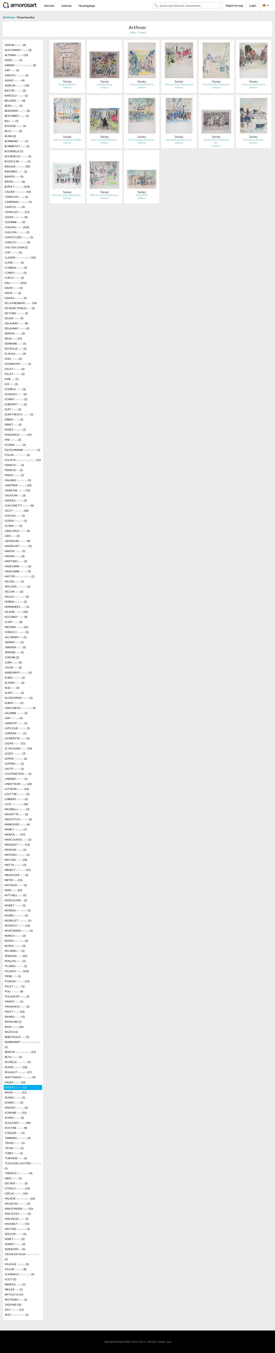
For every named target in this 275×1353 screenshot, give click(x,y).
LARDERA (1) (15, 733)
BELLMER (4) (15, 100)
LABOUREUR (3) (20, 707)
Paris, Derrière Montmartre (216, 84)
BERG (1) (13, 105)
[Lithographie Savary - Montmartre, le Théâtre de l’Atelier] (216, 116)
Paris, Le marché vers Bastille (67, 139)
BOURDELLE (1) (14, 151)
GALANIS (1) (18, 480)
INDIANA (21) (16, 627)
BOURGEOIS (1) (18, 156)
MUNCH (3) (15, 935)
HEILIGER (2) (17, 586)
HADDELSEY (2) (18, 546)
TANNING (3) (17, 1137)
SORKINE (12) (16, 1112)
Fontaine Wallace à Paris (141, 84)
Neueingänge (86, 5)
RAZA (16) (14, 1026)
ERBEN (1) (14, 419)
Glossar (161, 1341)
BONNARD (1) (16, 141)
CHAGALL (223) (17, 227)
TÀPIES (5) (15, 1143)
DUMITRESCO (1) (19, 414)
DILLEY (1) (15, 373)
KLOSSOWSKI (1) (19, 697)
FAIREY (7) (15, 429)
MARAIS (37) (15, 834)
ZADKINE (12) (13, 1304)
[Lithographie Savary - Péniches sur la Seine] (253, 116)
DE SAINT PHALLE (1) (20, 308)
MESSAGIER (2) (16, 875)
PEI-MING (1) (15, 950)
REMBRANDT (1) (22, 1044)
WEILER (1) (14, 1289)
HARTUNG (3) (16, 561)
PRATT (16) (15, 1011)
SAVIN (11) (16, 1092)
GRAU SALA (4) (17, 530)
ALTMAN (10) (16, 55)
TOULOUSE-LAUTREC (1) (23, 1166)
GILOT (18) (16, 510)
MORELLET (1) (18, 920)
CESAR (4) (16, 217)
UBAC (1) (13, 1178)
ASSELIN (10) (17, 85)
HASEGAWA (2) (18, 566)
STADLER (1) (15, 1132)
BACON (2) (15, 90)
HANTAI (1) (15, 551)
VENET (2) (15, 1239)
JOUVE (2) (13, 667)
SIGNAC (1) (14, 1102)
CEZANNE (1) (15, 222)
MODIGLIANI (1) (16, 900)
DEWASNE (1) (15, 343)
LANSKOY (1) (16, 723)
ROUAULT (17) (18, 1072)
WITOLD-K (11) (14, 1294)
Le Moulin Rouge (104, 84)
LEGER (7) (15, 753)
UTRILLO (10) (17, 1188)
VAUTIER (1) (17, 1228)
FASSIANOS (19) (18, 434)
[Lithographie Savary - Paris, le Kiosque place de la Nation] (141, 116)
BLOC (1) (13, 131)
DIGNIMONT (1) (18, 363)
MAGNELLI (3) (17, 809)
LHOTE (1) (14, 768)
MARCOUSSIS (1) (18, 839)
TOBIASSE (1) (16, 1158)
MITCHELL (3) (15, 895)
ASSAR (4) (15, 80)
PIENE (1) (13, 976)
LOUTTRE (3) (17, 794)
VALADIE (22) (20, 1198)
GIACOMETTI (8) (19, 505)
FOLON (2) (17, 454)
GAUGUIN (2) (15, 495)
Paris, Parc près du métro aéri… (104, 195)
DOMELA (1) (15, 389)
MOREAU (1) (18, 910)
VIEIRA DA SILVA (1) (22, 1257)
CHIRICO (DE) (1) (19, 237)
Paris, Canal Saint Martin (253, 84)
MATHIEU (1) (17, 854)
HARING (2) (15, 556)
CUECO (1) (14, 277)
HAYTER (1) (19, 576)
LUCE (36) (16, 804)
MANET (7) (16, 829)
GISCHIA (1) (15, 515)
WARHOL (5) (15, 1284)
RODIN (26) (16, 1067)
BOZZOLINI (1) (17, 161)
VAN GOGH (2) (18, 1213)
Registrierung (234, 5)
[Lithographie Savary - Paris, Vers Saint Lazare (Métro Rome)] (67, 172)
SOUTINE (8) (16, 1127)
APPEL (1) (13, 60)
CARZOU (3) (15, 206)
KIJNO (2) (15, 677)
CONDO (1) (16, 272)
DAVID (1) (14, 287)
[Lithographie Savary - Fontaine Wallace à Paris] (142, 61)
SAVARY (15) (16, 1087)
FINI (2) (13, 439)
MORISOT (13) (17, 925)
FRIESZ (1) (14, 475)
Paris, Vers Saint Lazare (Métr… (67, 195)
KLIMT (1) (14, 692)
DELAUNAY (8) (16, 323)
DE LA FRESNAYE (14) (21, 303)
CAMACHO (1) (16, 196)
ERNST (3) (13, 424)
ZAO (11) (14, 1309)
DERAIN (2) (15, 333)
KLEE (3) (12, 687)
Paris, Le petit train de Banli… (104, 139)
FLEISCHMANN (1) (22, 449)
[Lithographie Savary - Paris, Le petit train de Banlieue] (104, 116)
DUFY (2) (13, 409)
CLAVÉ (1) (14, 262)
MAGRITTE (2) (16, 814)
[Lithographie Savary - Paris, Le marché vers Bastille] (67, 116)
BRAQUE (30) (17, 166)
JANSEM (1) (14, 642)
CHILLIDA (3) (17, 232)
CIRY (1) (13, 252)
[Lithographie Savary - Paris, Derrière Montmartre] (216, 61)
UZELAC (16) (16, 1193)
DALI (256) (15, 282)
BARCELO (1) (16, 95)
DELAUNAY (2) (17, 328)
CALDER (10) (18, 191)
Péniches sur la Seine (253, 139)
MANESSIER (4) (17, 824)
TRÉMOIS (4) (18, 1173)
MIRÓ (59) (13, 890)
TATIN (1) (14, 1148)
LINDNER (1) (16, 778)
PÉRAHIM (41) (16, 955)
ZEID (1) (16, 1314)
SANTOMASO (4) (20, 1077)
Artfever (9, 17)
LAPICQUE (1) (17, 728)
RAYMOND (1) (13, 1021)
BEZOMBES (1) (17, 115)
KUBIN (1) (14, 702)
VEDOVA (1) (15, 1233)
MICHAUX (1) (16, 885)
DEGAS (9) (14, 318)
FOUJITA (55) (23, 459)
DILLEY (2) (15, 368)
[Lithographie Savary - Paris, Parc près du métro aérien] (104, 172)
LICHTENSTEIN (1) (18, 773)
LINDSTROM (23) (18, 783)
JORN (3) (13, 662)
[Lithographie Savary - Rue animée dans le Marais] (179, 116)
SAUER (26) (15, 1082)
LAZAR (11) (15, 743)
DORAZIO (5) (16, 394)
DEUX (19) (13, 338)
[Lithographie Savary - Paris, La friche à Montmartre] (179, 61)
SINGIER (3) (16, 1107)
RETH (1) (13, 1057)
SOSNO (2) (14, 1117)
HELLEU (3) (17, 596)
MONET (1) (15, 905)
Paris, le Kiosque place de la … (141, 139)
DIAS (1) (13, 358)
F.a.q (169, 1341)
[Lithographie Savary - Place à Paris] (142, 172)
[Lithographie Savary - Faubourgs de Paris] (67, 61)
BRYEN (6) (15, 181)
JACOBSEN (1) (16, 637)
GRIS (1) (12, 535)
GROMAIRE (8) (17, 540)
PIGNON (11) (17, 981)
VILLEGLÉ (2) (17, 1264)
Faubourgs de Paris (67, 84)
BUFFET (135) (17, 186)
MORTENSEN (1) (19, 930)
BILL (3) (11, 120)
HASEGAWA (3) (18, 571)
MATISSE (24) (16, 859)
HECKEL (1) (14, 581)
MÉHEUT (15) (17, 869)
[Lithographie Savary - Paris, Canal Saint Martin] (253, 61)
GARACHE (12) (17, 490)
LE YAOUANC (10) (18, 748)
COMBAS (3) (16, 267)
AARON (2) (15, 44)
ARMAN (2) (20, 65)
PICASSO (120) (17, 971)
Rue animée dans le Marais (179, 139)
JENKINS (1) (14, 652)
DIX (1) (11, 384)
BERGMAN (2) (17, 110)
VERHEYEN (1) (15, 1249)
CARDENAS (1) (18, 201)
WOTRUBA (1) (16, 1299)
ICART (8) (13, 621)
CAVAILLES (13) (17, 212)
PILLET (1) (15, 986)
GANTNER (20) (18, 485)
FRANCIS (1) (14, 465)
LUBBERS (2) (16, 799)
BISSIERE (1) (15, 125)
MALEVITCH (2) (18, 819)
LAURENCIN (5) (17, 738)
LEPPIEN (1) (14, 763)
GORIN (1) (13, 525)
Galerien (66, 5)
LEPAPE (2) (16, 758)
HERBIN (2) (16, 601)
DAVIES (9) (16, 298)
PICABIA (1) (16, 966)
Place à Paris (142, 195)
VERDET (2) (15, 1244)
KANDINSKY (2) (18, 672)
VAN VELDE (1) (16, 1218)
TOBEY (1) (14, 1153)
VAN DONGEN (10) (19, 1208)
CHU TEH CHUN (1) (16, 247)
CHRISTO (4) (17, 242)
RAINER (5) (15, 1016)
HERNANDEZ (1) (17, 606)
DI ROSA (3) (15, 353)
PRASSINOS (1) (17, 1006)
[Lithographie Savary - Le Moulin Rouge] (104, 61)
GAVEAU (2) (16, 500)
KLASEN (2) (14, 682)
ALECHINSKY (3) (18, 50)
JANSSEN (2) (15, 647)
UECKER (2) (16, 1183)
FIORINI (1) (15, 444)
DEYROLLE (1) (16, 348)
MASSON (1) (15, 849)
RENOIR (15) (20, 1051)
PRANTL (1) (14, 1001)
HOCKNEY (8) (16, 616)
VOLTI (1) (10, 1279)
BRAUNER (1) (16, 171)
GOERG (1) (16, 520)
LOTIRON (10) (17, 788)
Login (252, 5)
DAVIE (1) (13, 292)
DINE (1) (12, 379)
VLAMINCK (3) (19, 1274)
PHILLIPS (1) (15, 961)
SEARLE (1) (15, 1097)
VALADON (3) (17, 1203)
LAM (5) (14, 718)
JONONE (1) (12, 657)
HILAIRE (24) (16, 611)
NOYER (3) (16, 940)
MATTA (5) (15, 864)
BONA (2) (10, 136)
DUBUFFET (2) (16, 404)
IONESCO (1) (17, 632)
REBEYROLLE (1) (17, 1036)
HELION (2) (14, 591)
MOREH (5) (16, 915)
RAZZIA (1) (11, 1031)
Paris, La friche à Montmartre (179, 84)
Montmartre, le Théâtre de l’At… (216, 141)
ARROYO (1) (16, 75)
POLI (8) (14, 991)
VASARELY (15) (17, 1223)
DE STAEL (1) (16, 313)
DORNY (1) (16, 399)
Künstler (49, 5)
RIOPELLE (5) (18, 1062)
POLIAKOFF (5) (17, 996)
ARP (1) (12, 70)
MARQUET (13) (17, 844)
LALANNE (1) (16, 713)
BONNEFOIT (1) (17, 146)
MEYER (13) (13, 880)
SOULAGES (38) (17, 1122)
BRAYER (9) (14, 176)
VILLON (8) (15, 1269)
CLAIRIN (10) (20, 257)
